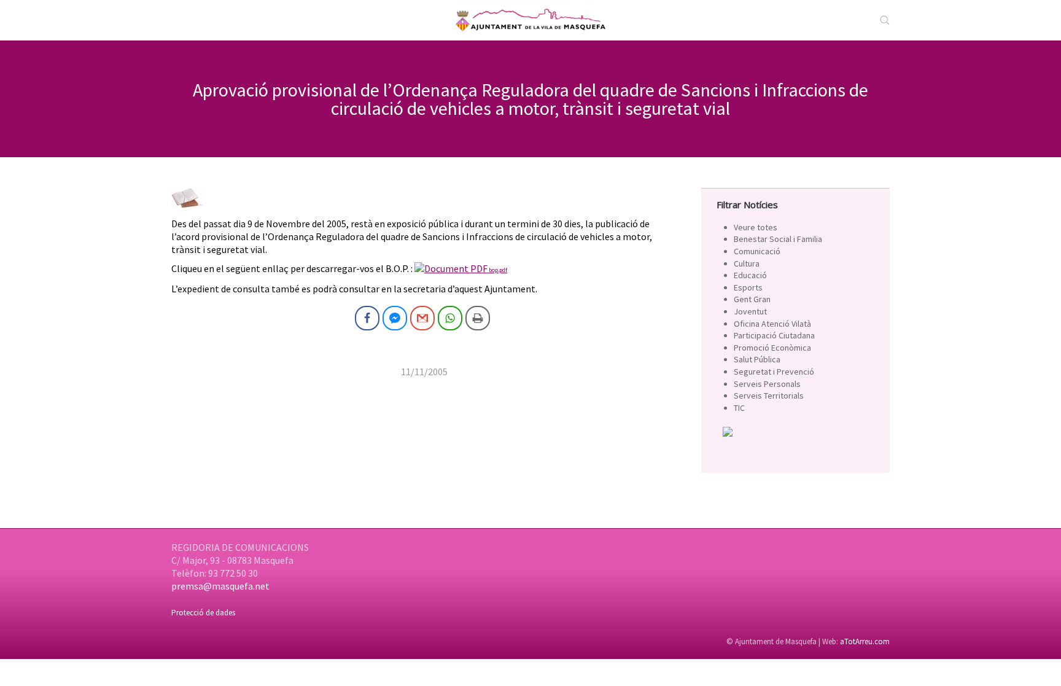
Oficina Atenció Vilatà (772, 323)
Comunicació (757, 251)
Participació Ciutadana (774, 335)
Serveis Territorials (769, 395)
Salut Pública (757, 359)
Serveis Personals (767, 383)
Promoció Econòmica (772, 347)
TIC (739, 407)
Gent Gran (752, 299)
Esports (748, 287)
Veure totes (755, 227)
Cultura (747, 263)
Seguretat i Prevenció (774, 371)
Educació (750, 275)
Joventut (750, 311)
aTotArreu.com (865, 641)
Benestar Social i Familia (778, 238)
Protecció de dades (203, 612)
